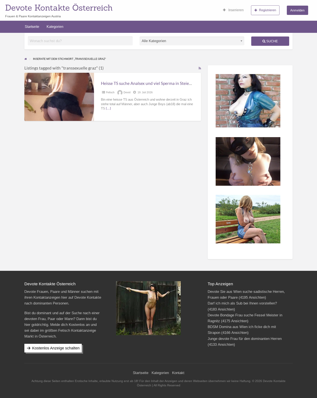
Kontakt (178, 373)
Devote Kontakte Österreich (59, 7)
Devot (127, 92)
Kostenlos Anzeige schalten (56, 348)
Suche (271, 41)
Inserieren (236, 10)
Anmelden (297, 10)
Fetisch (110, 92)
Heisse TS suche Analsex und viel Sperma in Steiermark (150, 83)
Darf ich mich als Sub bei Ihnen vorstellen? (242, 303)
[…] (108, 108)
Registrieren (267, 10)
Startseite (32, 27)
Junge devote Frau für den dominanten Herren (245, 339)
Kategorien (55, 27)
